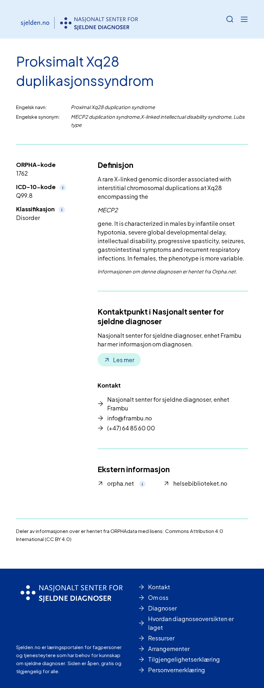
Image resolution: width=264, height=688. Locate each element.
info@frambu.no (129, 418)
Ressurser (161, 638)
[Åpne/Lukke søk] (230, 19)
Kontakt (159, 587)
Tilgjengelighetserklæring (184, 659)
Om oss (158, 597)
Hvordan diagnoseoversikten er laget (191, 623)
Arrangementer (169, 648)
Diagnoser (162, 608)
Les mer (123, 359)
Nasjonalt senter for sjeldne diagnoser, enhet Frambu (168, 404)
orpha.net (120, 483)
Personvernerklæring (176, 670)
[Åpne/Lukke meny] (244, 19)
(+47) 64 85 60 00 (131, 428)
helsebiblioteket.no (200, 483)
